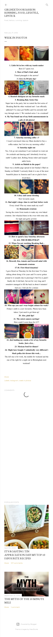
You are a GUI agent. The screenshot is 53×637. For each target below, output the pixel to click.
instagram (14, 380)
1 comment (15, 607)
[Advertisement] (26, 477)
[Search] (47, 4)
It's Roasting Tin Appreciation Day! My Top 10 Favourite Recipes (24, 555)
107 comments (17, 563)
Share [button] (6, 377)
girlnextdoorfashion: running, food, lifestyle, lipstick (21, 12)
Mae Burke (33, 629)
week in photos (25, 380)
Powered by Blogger (29, 624)
